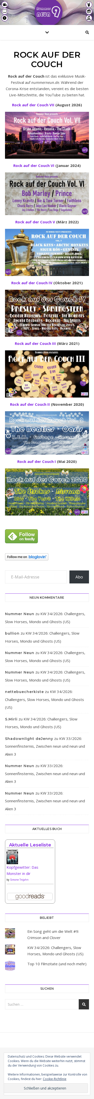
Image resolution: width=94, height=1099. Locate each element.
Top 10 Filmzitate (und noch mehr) (56, 963)
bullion (12, 633)
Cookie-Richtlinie (54, 1079)
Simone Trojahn (19, 879)
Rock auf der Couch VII (33, 104)
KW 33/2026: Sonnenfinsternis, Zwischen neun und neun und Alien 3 (45, 746)
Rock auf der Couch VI (33, 165)
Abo (79, 577)
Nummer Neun (19, 614)
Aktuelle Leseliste (30, 845)
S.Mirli (11, 719)
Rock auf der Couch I (36, 461)
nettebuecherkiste (24, 691)
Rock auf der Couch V (35, 221)
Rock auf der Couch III (35, 343)
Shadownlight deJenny (29, 738)
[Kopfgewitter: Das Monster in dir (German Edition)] (30, 858)
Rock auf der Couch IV (31, 282)
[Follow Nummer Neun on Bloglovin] (47, 556)
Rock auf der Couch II (30, 404)
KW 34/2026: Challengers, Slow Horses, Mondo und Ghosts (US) (44, 699)
